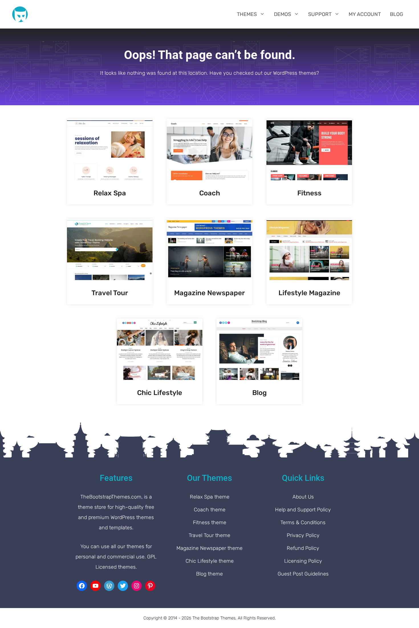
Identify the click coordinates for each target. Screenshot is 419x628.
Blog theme (209, 574)
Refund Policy (303, 548)
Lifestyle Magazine (309, 293)
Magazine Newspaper (209, 293)
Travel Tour (109, 293)
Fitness (309, 193)
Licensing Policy (303, 561)
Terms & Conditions (303, 522)
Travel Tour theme (209, 535)
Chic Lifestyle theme (210, 561)
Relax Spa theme (209, 497)
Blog (396, 14)
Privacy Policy (303, 535)
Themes (247, 14)
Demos (282, 14)
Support (319, 14)
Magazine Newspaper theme (209, 548)
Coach (209, 193)
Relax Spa (109, 193)
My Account (365, 14)
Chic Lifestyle (159, 393)
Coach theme (209, 510)
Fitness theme (209, 522)
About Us (303, 497)
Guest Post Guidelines (303, 574)
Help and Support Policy (303, 510)
